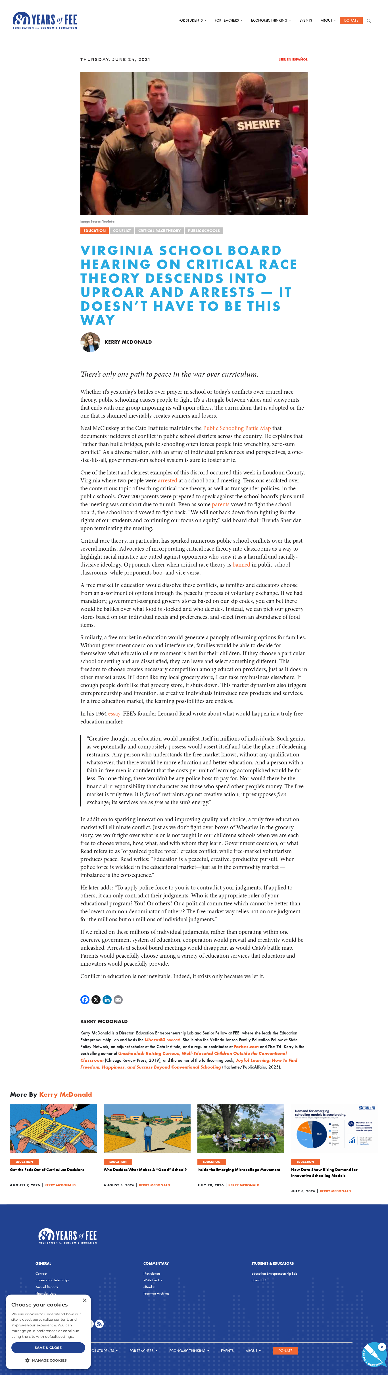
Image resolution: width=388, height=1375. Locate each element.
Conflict (122, 230)
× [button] (84, 1301)
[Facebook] (84, 999)
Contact (41, 1273)
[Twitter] (96, 999)
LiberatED (258, 1280)
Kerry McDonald (128, 342)
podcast (162, 1039)
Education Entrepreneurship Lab (274, 1273)
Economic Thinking (269, 20)
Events (305, 20)
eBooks (148, 1287)
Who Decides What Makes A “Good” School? (145, 1169)
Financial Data (46, 1293)
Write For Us (152, 1280)
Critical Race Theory (159, 230)
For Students (191, 20)
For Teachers (227, 20)
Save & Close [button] (48, 1347)
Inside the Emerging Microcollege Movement (238, 1169)
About (327, 20)
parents (221, 504)
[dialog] (48, 1332)
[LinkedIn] (107, 999)
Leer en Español (293, 59)
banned (241, 565)
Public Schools (204, 230)
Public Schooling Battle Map (237, 428)
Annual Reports (47, 1287)
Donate (351, 20)
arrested (167, 480)
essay (114, 714)
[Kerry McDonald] (90, 342)
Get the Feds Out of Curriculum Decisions (47, 1169)
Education (95, 230)
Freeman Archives (156, 1293)
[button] (48, 1360)
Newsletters (151, 1273)
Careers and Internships (53, 1280)
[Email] (118, 999)
